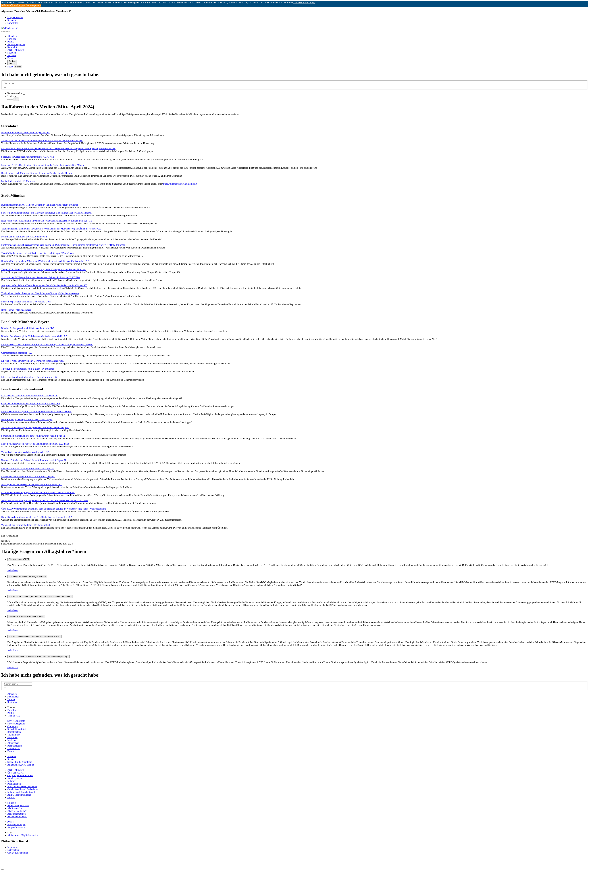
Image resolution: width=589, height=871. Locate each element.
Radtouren (12, 702)
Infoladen (12, 740)
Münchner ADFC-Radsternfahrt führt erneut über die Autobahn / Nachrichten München (43, 165)
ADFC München (15, 50)
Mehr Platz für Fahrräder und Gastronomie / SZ (24, 236)
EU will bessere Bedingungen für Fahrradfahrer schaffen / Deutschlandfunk (38, 492)
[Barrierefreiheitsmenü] (2, 31)
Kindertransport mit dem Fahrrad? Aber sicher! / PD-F (27, 468)
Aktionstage (13, 743)
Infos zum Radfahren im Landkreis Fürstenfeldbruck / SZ (29, 377)
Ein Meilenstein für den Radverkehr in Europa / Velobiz (28, 476)
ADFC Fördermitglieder (19, 794)
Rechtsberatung (14, 745)
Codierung (12, 726)
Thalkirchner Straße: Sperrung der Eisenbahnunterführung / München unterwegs (40, 293)
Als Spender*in (14, 808)
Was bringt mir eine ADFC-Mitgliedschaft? (27, 576)
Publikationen (14, 783)
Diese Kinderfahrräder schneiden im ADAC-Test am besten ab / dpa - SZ (36, 517)
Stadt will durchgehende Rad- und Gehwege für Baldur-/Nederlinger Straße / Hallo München (46, 212)
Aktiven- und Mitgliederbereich (22, 835)
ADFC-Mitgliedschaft (18, 805)
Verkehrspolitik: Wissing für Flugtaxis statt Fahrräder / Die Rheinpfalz (35, 427)
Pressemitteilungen (16, 824)
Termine (11, 699)
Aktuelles (12, 36)
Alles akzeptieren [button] (32, 5)
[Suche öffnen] (5, 31)
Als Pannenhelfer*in (17, 816)
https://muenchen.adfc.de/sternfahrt (180, 183)
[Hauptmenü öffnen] (8, 31)
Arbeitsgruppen (14, 778)
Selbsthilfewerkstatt (16, 729)
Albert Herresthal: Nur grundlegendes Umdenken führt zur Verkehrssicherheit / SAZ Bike (44, 500)
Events (10, 751)
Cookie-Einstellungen (17, 852)
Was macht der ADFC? (19, 559)
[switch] (24, 94)
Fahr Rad (11, 39)
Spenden (11, 20)
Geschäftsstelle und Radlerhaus (22, 789)
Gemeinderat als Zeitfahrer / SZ (16, 352)
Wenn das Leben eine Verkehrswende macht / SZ (25, 452)
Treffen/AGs (13, 748)
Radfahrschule (14, 732)
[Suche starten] (5, 87)
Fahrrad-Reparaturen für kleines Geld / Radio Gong (26, 301)
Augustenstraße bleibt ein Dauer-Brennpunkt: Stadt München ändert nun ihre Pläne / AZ (44, 285)
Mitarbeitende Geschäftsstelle (21, 792)
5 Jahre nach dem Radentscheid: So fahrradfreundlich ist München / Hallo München (42, 140)
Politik (10, 41)
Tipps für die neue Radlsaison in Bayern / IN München (27, 368)
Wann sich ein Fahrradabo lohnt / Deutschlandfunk (25, 525)
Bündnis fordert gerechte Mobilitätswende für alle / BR (27, 328)
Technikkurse (13, 734)
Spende (11, 759)
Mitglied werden (15, 17)
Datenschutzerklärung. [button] (304, 2)
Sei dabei (11, 55)
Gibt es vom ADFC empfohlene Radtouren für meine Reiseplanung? (38, 656)
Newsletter (12, 23)
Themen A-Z (13, 715)
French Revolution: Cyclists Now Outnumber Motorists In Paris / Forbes (36, 411)
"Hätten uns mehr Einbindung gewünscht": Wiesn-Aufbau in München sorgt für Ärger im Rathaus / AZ (51, 228)
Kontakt (11, 797)
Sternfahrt (12, 47)
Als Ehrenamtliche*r (17, 811)
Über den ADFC (15, 772)
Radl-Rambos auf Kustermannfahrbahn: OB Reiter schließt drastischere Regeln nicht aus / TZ (46, 220)
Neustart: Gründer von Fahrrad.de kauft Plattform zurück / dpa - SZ (34, 460)
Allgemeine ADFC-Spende (20, 764)
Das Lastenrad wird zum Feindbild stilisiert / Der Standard (29, 395)
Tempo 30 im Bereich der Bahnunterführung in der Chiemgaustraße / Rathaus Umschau (43, 269)
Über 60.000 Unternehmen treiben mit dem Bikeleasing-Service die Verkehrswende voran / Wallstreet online (53, 508)
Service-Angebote (16, 44)
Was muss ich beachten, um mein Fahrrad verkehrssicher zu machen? (40, 596)
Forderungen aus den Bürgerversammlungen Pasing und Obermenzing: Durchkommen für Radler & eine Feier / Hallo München (63, 245)
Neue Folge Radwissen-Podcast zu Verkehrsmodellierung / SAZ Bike (35, 443)
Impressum (12, 847)
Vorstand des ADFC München (22, 786)
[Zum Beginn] (2, 869)
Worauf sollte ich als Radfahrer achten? (26, 616)
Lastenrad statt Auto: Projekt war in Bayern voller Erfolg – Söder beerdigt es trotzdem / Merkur (47, 344)
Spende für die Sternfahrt (19, 762)
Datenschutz (13, 850)
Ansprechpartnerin (16, 827)
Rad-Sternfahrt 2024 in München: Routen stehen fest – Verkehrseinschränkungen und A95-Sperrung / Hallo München (58, 148)
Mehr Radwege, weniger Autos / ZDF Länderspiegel (26, 419)
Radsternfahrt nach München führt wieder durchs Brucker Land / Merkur (36, 173)
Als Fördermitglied (16, 813)
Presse (10, 58)
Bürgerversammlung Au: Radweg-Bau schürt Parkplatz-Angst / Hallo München (39, 204)
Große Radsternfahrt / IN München (18, 181)
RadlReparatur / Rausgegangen (16, 310)
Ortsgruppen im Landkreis (20, 775)
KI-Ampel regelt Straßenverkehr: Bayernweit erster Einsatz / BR (32, 360)
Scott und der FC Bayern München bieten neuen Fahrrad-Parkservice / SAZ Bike (40, 277)
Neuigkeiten (13, 696)
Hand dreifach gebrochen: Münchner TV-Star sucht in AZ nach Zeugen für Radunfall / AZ (45, 261)
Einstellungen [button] (17, 5)
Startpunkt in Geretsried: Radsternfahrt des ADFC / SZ (27, 156)
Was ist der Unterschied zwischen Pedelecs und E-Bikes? (34, 636)
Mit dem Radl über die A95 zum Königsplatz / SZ (25, 132)
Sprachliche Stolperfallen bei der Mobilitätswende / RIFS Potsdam (33, 435)
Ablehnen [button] (6, 5)
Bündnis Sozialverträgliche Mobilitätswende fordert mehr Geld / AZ (34, 336)
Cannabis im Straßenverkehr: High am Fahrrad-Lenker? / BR (30, 403)
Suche (10, 66)
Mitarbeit (11, 781)
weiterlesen (12, 570)
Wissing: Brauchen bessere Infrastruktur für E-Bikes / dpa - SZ (31, 484)
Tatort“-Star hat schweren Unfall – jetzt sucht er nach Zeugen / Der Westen (37, 253)
